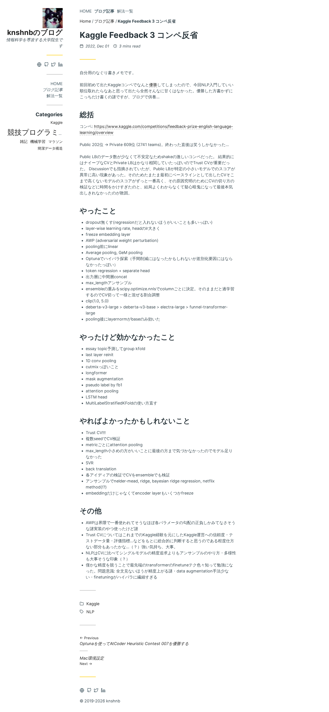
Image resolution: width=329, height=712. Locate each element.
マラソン (55, 142)
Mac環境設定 (92, 660)
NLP (90, 611)
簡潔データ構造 (50, 148)
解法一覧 (55, 95)
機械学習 (37, 141)
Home (57, 83)
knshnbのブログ (35, 32)
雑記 (24, 141)
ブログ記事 (53, 89)
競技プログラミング (40, 132)
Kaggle (57, 122)
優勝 (153, 84)
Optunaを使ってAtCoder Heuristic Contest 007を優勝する (134, 641)
